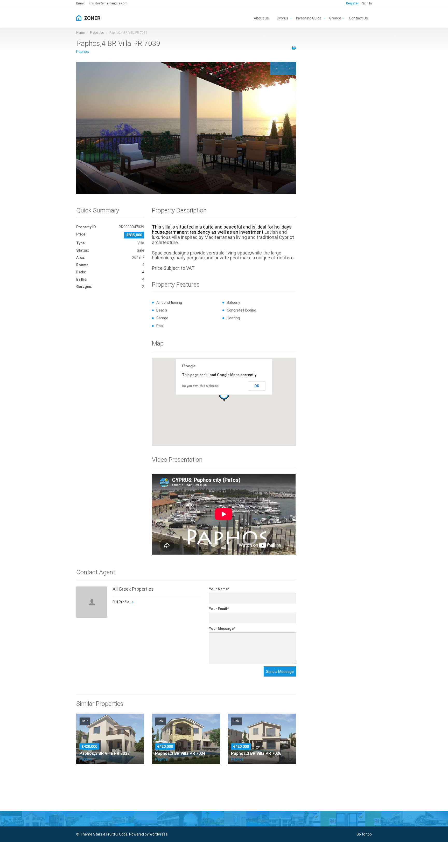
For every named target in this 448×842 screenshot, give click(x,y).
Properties (97, 32)
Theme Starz (91, 834)
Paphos (82, 52)
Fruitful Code (117, 834)
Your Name (219, 589)
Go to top (364, 834)
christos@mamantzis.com (108, 3)
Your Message (222, 628)
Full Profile (121, 602)
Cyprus (282, 17)
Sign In (367, 3)
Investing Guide (308, 17)
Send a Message (280, 672)
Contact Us (358, 17)
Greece (335, 17)
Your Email (219, 609)
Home (80, 32)
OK (256, 386)
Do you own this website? (201, 386)
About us (261, 17)
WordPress (158, 834)
